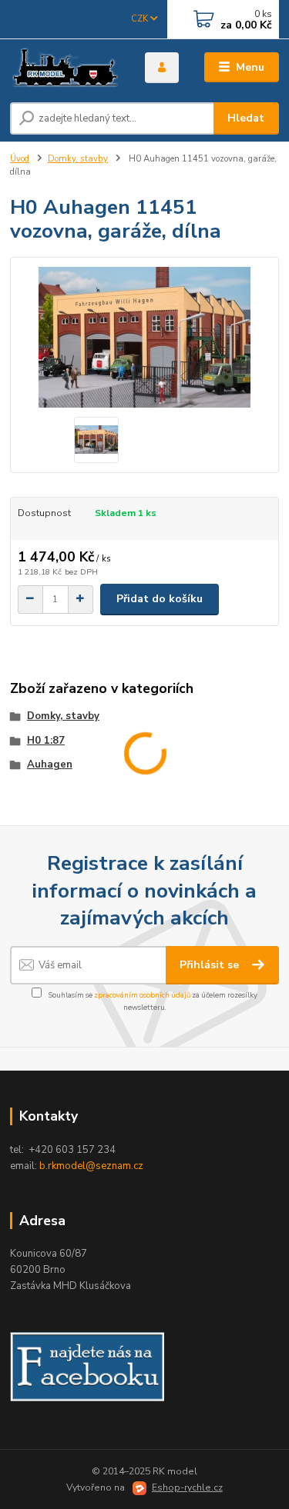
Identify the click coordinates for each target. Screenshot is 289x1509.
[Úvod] (66, 67)
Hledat (245, 118)
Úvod (19, 159)
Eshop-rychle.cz (187, 1487)
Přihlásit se (211, 965)
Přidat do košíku (159, 598)
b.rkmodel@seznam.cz (91, 1166)
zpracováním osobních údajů (142, 995)
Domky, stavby (78, 159)
